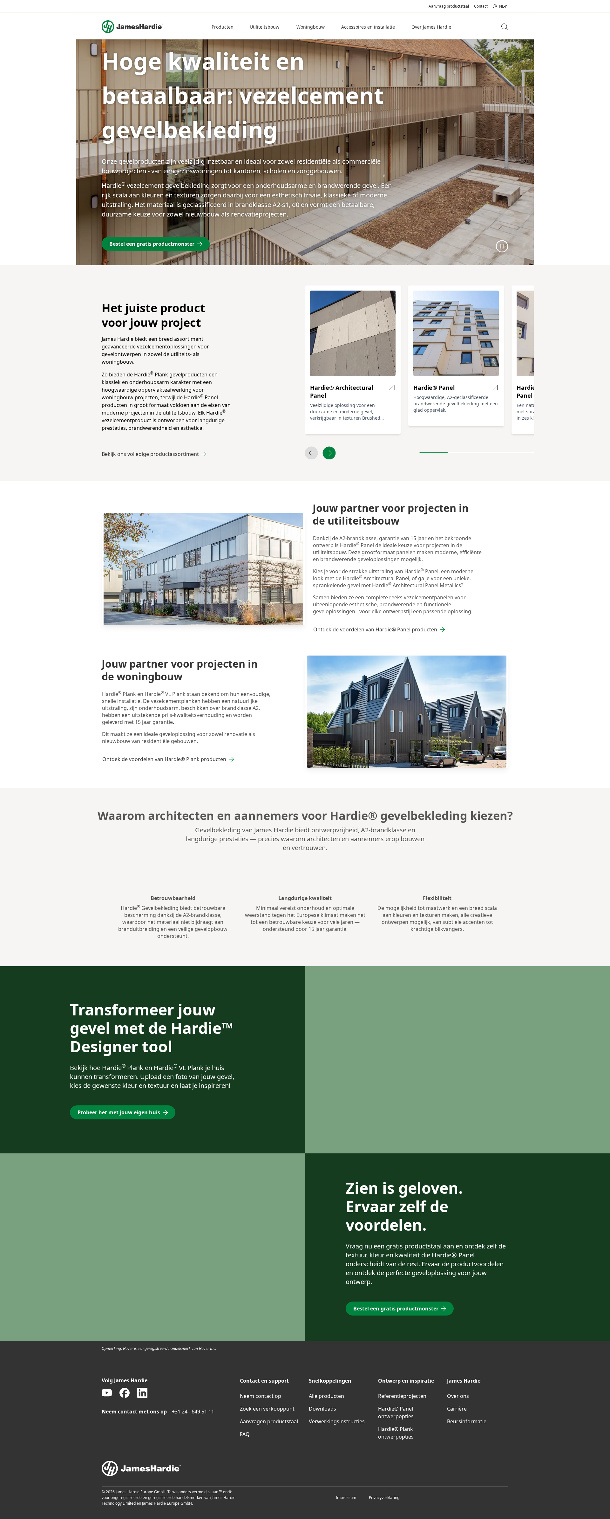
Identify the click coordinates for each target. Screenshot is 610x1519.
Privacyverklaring (384, 1497)
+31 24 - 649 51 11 (193, 1411)
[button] (223, 26)
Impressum (346, 1497)
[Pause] (502, 246)
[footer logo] (305, 1468)
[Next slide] (329, 453)
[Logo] (132, 26)
